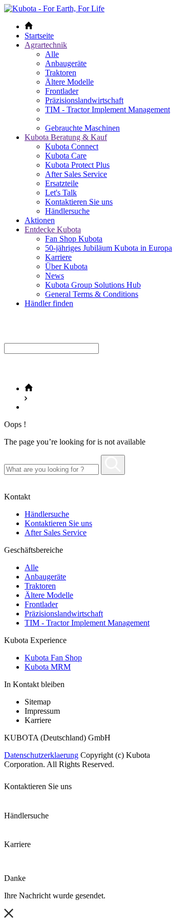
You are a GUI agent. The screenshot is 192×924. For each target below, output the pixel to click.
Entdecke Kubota (53, 229)
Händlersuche (67, 211)
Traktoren (60, 72)
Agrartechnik (46, 45)
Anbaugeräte (66, 63)
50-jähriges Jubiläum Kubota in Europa (108, 248)
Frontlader (61, 91)
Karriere (58, 257)
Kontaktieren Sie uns (79, 201)
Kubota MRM (48, 666)
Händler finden (49, 303)
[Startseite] (29, 388)
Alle (52, 54)
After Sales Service (76, 174)
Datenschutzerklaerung (41, 755)
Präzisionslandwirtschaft (84, 100)
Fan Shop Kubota (73, 238)
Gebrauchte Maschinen (82, 128)
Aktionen (40, 220)
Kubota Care (66, 155)
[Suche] (113, 465)
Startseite (39, 35)
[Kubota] (54, 8)
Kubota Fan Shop (53, 657)
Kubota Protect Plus (77, 164)
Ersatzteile (61, 183)
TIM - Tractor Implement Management (107, 109)
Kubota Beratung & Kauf (66, 137)
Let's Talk (61, 192)
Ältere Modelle (69, 81)
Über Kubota (66, 266)
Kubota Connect (71, 146)
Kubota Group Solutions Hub (93, 284)
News (54, 275)
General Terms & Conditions (91, 294)
